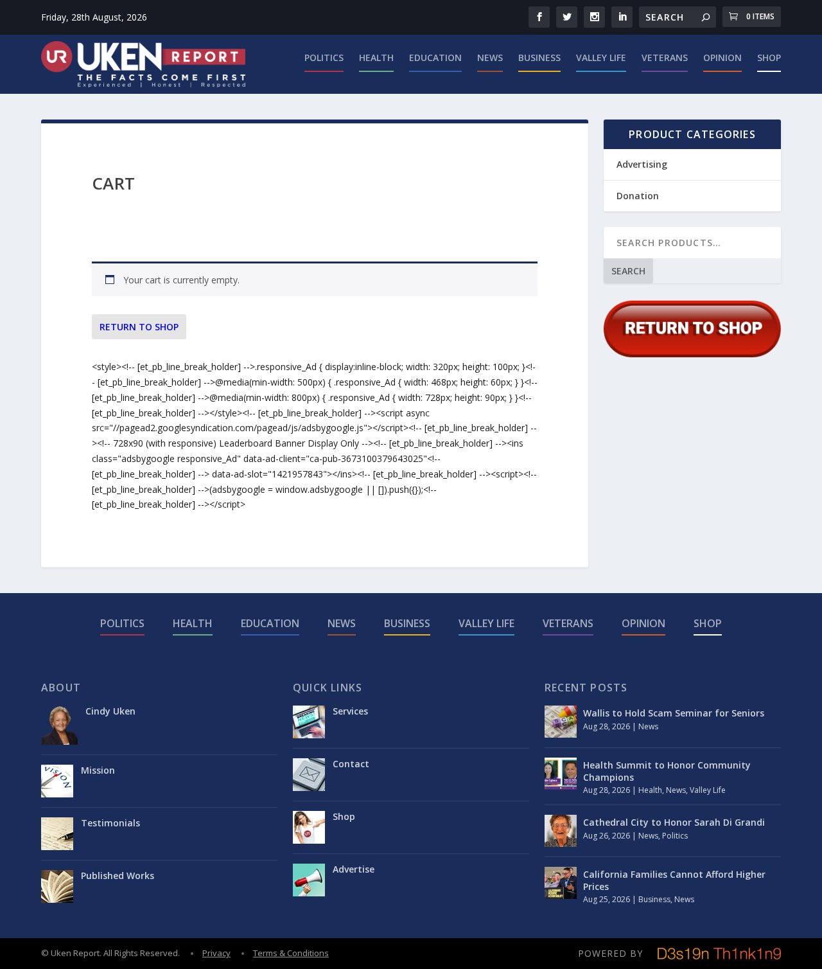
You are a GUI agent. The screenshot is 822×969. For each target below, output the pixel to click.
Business (539, 58)
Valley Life (601, 58)
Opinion (722, 58)
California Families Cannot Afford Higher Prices (674, 880)
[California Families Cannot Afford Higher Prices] (561, 883)
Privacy (216, 953)
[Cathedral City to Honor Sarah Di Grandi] (561, 831)
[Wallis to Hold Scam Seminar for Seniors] (561, 722)
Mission (98, 770)
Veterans (665, 58)
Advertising (641, 164)
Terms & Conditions (291, 953)
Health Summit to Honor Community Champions (667, 771)
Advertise (353, 869)
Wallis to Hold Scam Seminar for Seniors (673, 713)
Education (435, 58)
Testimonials (110, 823)
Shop (769, 58)
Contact (351, 764)
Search (628, 271)
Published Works (117, 875)
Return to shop (139, 327)
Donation (637, 196)
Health (376, 58)
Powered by (610, 953)
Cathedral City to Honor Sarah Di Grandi (674, 822)
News (490, 58)
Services (350, 711)
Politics (324, 58)
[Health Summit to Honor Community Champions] (561, 774)
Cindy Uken (110, 711)
